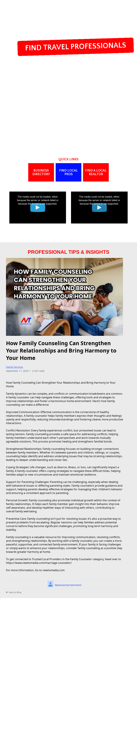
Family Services (14, 367)
